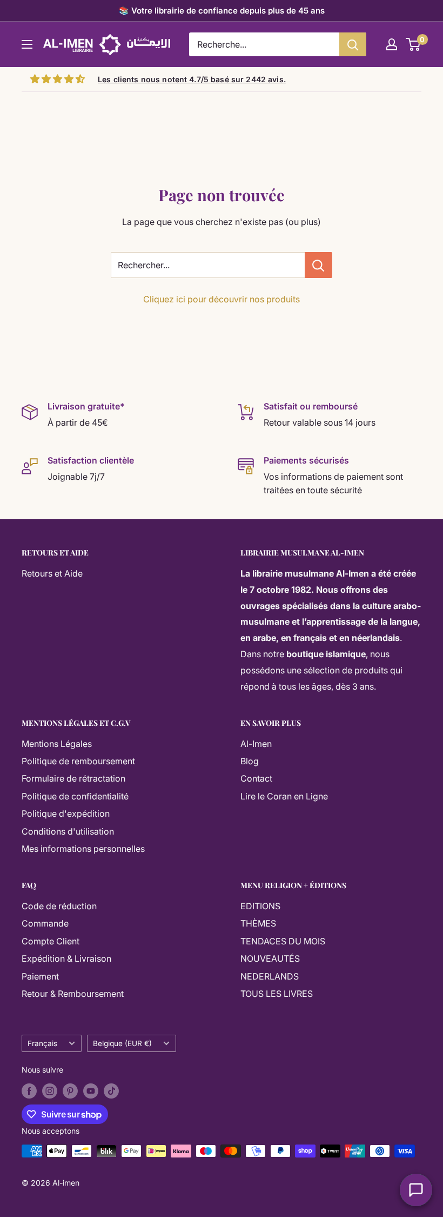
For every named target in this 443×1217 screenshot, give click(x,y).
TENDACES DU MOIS (282, 941)
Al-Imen (256, 743)
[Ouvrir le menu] (27, 44)
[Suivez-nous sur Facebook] (29, 1091)
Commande (45, 923)
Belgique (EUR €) (122, 1043)
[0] (413, 44)
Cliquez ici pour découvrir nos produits (221, 299)
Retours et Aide (52, 573)
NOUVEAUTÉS (270, 958)
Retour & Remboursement (73, 993)
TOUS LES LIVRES (276, 993)
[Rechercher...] (318, 265)
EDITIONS (260, 906)
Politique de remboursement (78, 761)
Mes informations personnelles (83, 848)
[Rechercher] (352, 44)
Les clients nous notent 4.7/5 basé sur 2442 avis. (192, 79)
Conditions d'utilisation (68, 831)
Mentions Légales (57, 743)
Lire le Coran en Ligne (284, 796)
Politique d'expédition (66, 813)
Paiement (40, 976)
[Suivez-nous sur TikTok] (111, 1091)
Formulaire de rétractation (73, 778)
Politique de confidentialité (75, 796)
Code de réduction (59, 906)
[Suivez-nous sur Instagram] (49, 1091)
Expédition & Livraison (66, 958)
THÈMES (258, 923)
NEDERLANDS (269, 976)
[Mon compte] (391, 44)
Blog (249, 761)
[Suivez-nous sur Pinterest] (70, 1091)
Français (42, 1043)
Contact (256, 778)
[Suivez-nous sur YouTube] (90, 1091)
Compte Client (50, 941)
